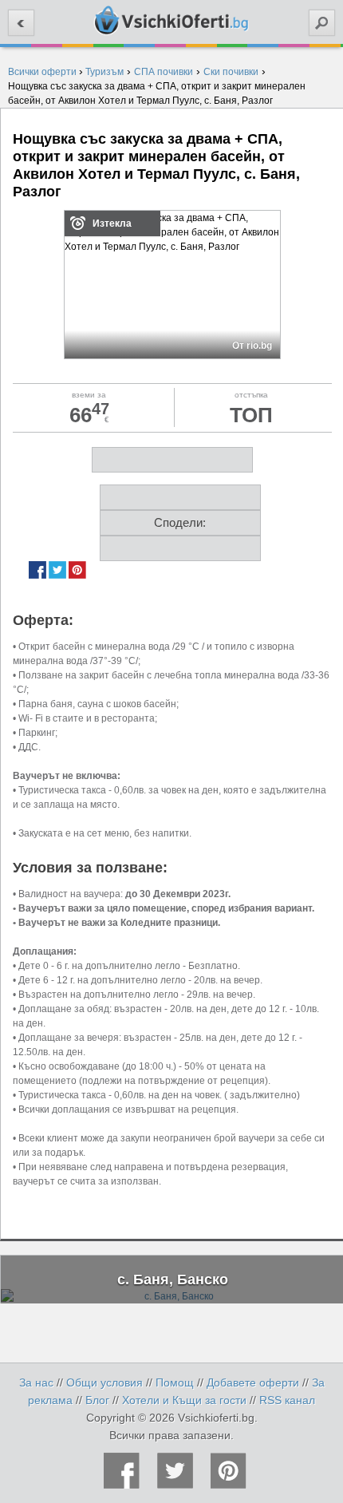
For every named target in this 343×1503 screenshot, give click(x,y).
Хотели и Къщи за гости (184, 1400)
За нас (36, 1382)
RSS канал (287, 1400)
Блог (97, 1400)
